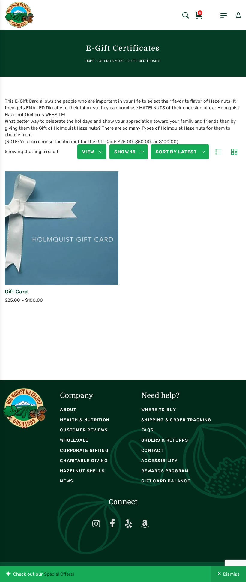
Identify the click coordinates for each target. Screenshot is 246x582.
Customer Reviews (84, 430)
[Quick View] (54, 280)
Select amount (37, 244)
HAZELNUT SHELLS (82, 470)
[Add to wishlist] (70, 280)
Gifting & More (111, 61)
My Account (233, 15)
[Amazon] (145, 524)
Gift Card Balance (165, 481)
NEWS (66, 481)
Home (90, 61)
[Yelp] (129, 524)
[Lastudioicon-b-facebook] (112, 524)
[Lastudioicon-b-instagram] (96, 524)
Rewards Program (165, 470)
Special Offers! (59, 574)
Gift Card (16, 292)
